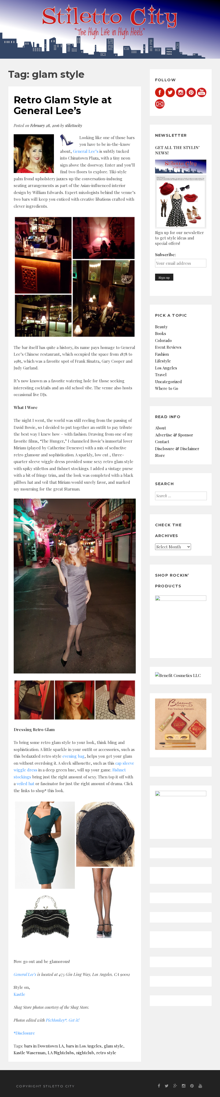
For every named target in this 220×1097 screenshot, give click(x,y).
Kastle (19, 994)
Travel (161, 374)
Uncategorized (168, 381)
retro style (106, 1052)
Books (160, 333)
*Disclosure (24, 1033)
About (160, 428)
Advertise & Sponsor (174, 435)
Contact (162, 441)
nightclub (85, 1052)
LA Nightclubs (61, 1052)
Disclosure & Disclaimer (177, 448)
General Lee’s (85, 151)
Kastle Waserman (29, 1052)
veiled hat (25, 783)
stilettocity (73, 125)
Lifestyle (163, 361)
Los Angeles (166, 368)
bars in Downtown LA (44, 1046)
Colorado (163, 340)
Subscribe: (165, 254)
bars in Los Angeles (83, 1046)
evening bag (74, 756)
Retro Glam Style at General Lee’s (63, 105)
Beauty (161, 326)
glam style (113, 1046)
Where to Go (166, 388)
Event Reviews (168, 347)
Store (160, 455)
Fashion (162, 354)
